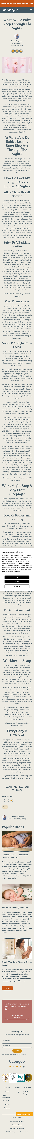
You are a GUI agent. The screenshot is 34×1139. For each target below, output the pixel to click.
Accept (17, 577)
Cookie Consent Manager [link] (8, 552)
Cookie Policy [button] (8, 569)
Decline (17, 581)
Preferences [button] (17, 571)
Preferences (17, 586)
